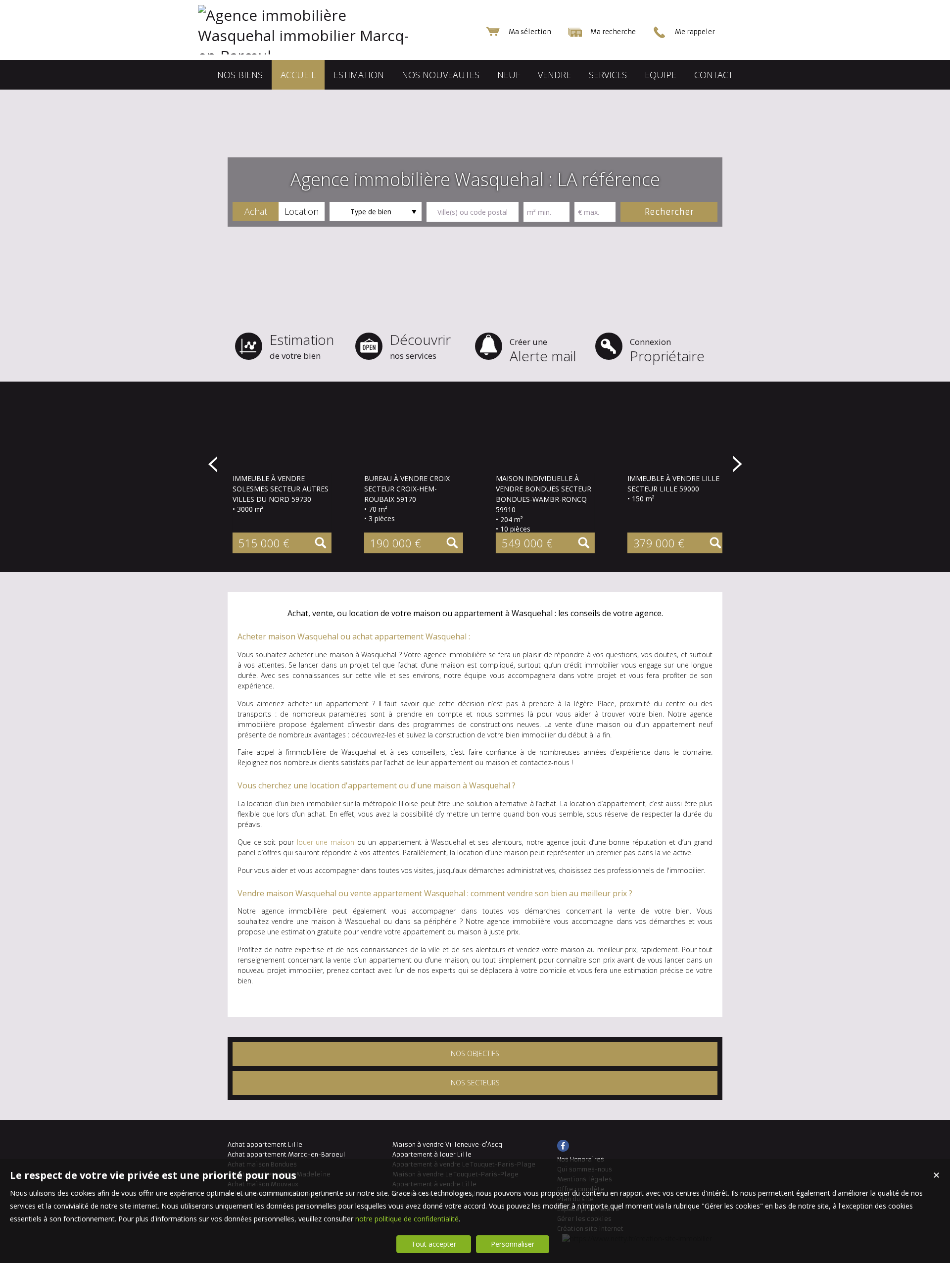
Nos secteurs (475, 1082)
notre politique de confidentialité (407, 1218)
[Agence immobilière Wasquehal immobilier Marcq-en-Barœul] (327, 56)
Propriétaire (667, 350)
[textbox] (473, 212)
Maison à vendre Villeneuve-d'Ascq (447, 1144)
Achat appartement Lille (265, 1144)
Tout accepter (433, 1244)
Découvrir (420, 345)
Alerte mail (543, 350)
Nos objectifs (475, 1053)
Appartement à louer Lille (432, 1154)
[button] (256, 211)
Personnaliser (512, 1244)
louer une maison (325, 842)
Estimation (302, 345)
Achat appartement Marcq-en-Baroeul (286, 1154)
